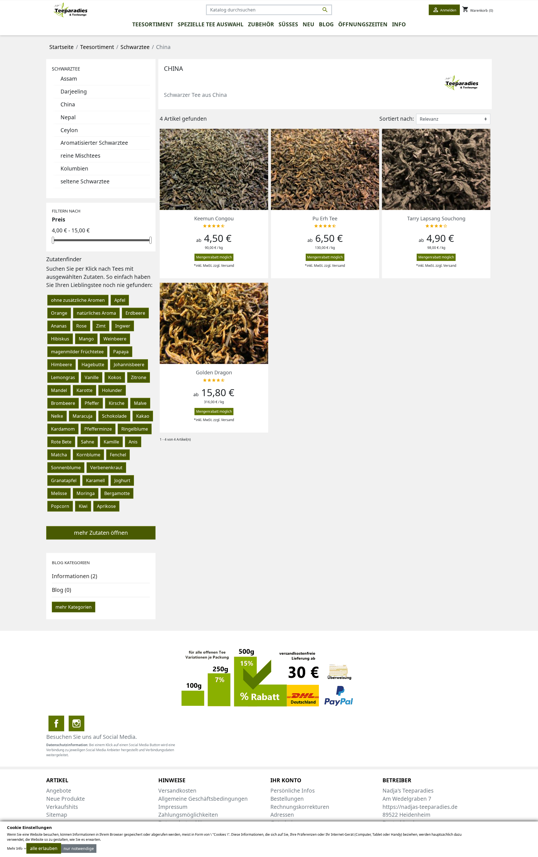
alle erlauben (43, 848)
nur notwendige (79, 848)
